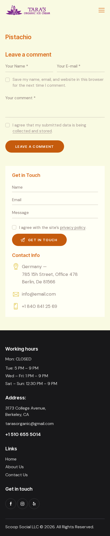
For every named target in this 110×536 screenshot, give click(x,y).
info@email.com (39, 294)
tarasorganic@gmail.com (29, 423)
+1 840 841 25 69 (39, 306)
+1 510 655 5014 (23, 434)
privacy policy (72, 228)
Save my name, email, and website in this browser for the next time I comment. (58, 82)
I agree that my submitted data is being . (49, 128)
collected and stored (32, 131)
